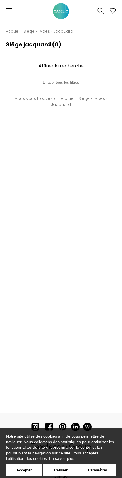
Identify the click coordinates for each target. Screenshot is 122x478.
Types (44, 31)
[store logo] (61, 11)
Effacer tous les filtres (61, 82)
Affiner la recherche (61, 66)
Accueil (13, 31)
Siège (29, 31)
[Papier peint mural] (87, 428)
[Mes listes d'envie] (113, 11)
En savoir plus (61, 458)
